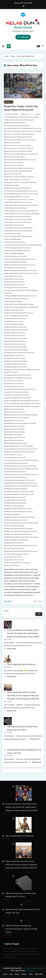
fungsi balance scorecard (13, 276)
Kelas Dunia (23, 27)
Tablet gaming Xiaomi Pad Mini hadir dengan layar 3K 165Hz (22, 728)
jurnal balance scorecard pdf (14, 318)
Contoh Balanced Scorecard (14, 225)
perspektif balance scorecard (14, 497)
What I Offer (39, 974)
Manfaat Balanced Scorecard (14, 426)
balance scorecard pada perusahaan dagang (20, 140)
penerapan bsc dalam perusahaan (16, 463)
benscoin (31, 177)
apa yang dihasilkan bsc (12, 128)
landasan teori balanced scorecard (16, 395)
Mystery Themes (30, 970)
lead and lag (8, 403)
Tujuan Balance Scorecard (13, 557)
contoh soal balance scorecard (15, 256)
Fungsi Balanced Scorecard (13, 279)
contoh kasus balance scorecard (15, 245)
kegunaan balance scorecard (14, 335)
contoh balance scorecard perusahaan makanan (21, 211)
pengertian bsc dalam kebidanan (15, 477)
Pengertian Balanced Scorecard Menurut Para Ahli (21, 474)
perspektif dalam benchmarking (15, 503)
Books (17, 974)
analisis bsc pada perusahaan (14, 123)
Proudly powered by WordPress (32, 968)
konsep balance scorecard (13, 383)
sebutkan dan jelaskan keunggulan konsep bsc (20, 531)
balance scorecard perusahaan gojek (17, 145)
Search (6, 611)
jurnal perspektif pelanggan (14, 324)
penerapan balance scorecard (14, 457)
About (5, 974)
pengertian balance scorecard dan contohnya (20, 466)
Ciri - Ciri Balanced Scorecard (14, 199)
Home (31, 974)
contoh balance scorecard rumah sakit (18, 219)
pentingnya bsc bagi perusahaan (15, 489)
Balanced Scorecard (28, 160)
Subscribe (25, 37)
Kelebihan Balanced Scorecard (15, 341)
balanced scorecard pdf (12, 174)
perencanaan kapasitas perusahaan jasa (18, 494)
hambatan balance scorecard (14, 285)
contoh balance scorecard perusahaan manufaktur (22, 214)
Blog (11, 974)
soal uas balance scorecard (14, 548)
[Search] (38, 614)
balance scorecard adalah (31, 131)
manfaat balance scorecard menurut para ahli (20, 423)
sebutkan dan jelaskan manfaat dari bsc (18, 534)
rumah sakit (34, 523)
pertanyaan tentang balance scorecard (17, 508)
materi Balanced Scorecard (13, 440)
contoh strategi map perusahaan (15, 262)
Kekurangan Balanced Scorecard (15, 338)
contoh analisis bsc (11, 205)
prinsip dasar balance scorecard (15, 520)
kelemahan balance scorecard (15, 344)
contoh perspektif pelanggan (14, 253)
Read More (8, 601)
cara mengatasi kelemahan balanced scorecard (21, 194)
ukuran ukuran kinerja (11, 565)
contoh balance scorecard (28, 205)
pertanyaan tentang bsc (12, 514)
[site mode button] (38, 46)
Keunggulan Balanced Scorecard (15, 367)
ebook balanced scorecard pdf (15, 268)
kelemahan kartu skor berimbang (15, 350)
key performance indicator (13, 381)
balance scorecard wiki (12, 160)
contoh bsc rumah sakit (12, 233)
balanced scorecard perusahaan (15, 177)
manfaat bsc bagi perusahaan (14, 429)
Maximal (25, 114)
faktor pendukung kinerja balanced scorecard (20, 270)
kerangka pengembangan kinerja (15, 361)
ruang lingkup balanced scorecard (16, 523)
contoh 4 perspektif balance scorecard (17, 202)
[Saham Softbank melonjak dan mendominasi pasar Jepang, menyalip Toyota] (22, 921)
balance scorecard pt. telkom (14, 157)
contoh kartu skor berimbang (14, 242)
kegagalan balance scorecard (14, 333)
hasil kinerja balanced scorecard (16, 287)
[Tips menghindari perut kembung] (22, 825)
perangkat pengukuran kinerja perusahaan (19, 491)
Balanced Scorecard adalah (14, 162)
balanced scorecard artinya (14, 165)
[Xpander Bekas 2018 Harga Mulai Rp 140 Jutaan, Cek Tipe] (22, 904)
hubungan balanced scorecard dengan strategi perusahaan (20, 291)
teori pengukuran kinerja (20, 554)
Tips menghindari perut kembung (21, 664)
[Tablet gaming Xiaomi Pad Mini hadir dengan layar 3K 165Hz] (22, 882)
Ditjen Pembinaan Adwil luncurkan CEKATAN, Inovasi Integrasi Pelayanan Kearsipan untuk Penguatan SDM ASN (23, 695)
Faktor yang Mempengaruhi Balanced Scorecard (21, 273)
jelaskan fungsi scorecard (13, 310)
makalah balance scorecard (14, 409)
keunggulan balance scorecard (15, 364)
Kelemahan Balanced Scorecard (15, 347)
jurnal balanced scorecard (13, 321)
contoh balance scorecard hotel (15, 208)
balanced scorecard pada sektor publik (18, 171)
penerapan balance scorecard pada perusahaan (21, 460)
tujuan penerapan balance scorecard (17, 562)
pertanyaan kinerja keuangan (14, 506)
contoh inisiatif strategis (12, 239)
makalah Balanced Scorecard (14, 412)
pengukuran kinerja (11, 483)
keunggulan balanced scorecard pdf (17, 375)
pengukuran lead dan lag (27, 483)
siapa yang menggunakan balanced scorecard (20, 545)
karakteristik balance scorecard (15, 327)
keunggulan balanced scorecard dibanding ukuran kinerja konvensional (22, 371)
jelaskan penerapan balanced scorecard (18, 313)
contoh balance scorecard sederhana (17, 222)
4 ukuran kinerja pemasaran (29, 117)
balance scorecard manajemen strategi (18, 137)
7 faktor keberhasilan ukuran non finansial (19, 120)
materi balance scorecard (13, 435)
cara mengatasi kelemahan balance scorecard (20, 191)
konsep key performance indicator (16, 392)
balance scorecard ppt (12, 154)
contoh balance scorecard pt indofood (17, 216)
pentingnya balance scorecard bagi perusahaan (21, 486)
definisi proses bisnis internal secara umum (19, 265)
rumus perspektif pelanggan (14, 526)
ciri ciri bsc (30, 199)
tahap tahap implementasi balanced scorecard (20, 551)
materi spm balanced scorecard (15, 443)
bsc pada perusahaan (11, 185)
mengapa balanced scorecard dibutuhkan (18, 446)
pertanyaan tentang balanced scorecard (18, 511)
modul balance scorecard (13, 454)
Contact (23, 974)
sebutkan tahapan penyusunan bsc (16, 540)
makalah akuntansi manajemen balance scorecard (21, 406)
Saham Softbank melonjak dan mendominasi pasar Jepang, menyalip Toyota (21, 929)
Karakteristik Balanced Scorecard (15, 330)
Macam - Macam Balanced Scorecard (27, 403)
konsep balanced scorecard (14, 386)
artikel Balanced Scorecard (31, 128)
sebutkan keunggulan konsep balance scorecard (21, 537)
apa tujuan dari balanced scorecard (16, 125)
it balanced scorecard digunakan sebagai (18, 304)
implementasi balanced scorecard (16, 298)
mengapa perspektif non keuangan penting (19, 452)
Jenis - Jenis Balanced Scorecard (16, 316)
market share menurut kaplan (14, 432)
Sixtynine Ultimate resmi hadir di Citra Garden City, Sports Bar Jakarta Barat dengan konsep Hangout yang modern (23, 633)
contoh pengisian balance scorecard (17, 250)
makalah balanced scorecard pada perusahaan (20, 415)
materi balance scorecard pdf (14, 437)
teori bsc (7, 554)
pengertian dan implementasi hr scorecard (19, 480)
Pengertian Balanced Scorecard (15, 472)
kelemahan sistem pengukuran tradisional (19, 352)
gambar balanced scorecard (14, 282)
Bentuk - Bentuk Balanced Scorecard (16, 179)
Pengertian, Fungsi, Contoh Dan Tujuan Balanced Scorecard (21, 108)
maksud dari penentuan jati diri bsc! (16, 418)
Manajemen (8, 102)
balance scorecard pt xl (29, 154)
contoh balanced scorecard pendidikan (18, 228)
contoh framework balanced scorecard (18, 236)
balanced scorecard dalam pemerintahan (18, 168)
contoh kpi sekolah (35, 245)
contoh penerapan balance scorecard (17, 248)
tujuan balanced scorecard (13, 560)
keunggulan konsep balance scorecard (18, 378)
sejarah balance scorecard (13, 543)
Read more (11, 648)
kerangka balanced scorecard (14, 358)
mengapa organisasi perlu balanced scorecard (20, 449)
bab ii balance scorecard (13, 131)
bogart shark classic (11, 182)
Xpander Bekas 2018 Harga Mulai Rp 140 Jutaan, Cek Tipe (24, 751)
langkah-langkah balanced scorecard (17, 398)
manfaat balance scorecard (13, 420)
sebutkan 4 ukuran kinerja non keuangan (18, 528)
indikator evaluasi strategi (13, 301)
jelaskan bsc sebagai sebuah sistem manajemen (21, 307)
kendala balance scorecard (13, 355)
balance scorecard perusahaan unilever (18, 151)
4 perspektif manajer (11, 117)
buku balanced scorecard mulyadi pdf (17, 188)
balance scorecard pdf (12, 142)
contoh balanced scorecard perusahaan (18, 231)
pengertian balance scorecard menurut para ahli (21, 469)
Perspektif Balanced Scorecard (15, 500)
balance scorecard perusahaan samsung (18, 148)
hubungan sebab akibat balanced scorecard (20, 296)
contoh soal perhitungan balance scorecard (19, 259)
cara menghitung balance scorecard (17, 196)
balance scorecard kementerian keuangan (19, 134)
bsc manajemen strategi (27, 182)
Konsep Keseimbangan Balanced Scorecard (19, 389)
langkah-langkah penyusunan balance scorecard (21, 400)
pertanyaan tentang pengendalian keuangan (19, 517)
